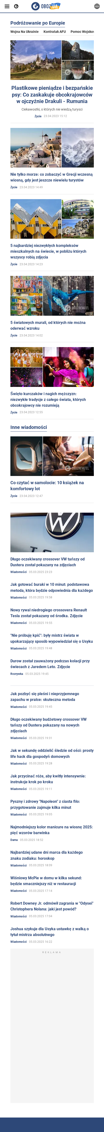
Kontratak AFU (55, 32)
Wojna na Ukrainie (24, 32)
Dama (14, 840)
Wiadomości (18, 572)
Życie (38, 116)
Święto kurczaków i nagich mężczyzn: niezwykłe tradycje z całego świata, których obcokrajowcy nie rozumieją (48, 399)
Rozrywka (16, 674)
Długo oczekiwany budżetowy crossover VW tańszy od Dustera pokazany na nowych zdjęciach (48, 725)
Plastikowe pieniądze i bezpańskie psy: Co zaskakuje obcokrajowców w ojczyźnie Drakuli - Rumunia (52, 94)
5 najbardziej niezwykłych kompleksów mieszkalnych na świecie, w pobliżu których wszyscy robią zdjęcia (48, 251)
